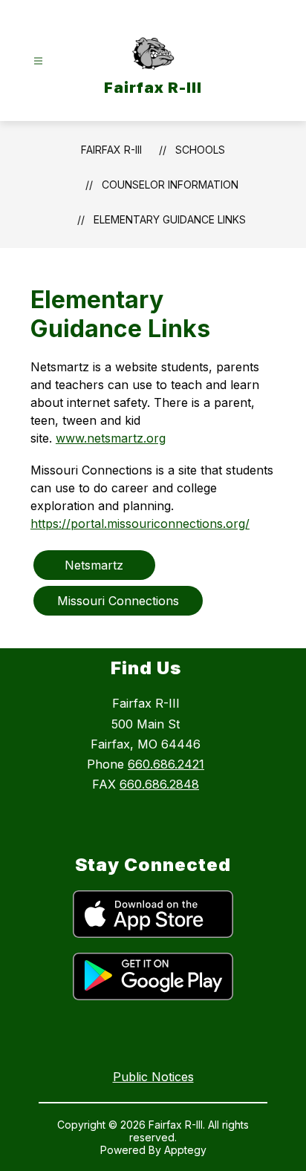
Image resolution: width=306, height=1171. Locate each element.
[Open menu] (38, 61)
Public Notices (153, 1076)
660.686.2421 (166, 764)
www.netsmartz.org (111, 438)
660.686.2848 (159, 784)
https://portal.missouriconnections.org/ (140, 523)
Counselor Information (170, 184)
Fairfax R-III (111, 149)
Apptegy (185, 1150)
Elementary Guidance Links (170, 219)
